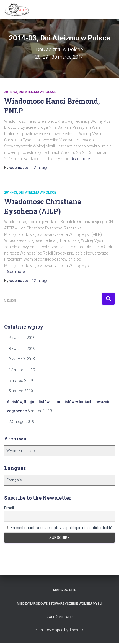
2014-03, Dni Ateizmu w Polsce (30, 92)
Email (9, 508)
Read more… (81, 159)
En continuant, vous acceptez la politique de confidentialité (61, 528)
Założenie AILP (59, 617)
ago (40, 167)
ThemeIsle (78, 630)
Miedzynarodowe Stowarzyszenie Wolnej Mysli (59, 604)
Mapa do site (64, 590)
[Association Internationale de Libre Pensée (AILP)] (19, 10)
